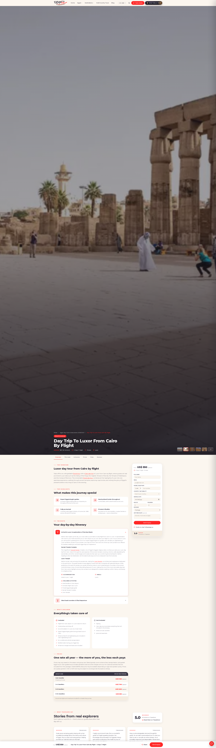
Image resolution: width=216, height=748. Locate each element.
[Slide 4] (198, 449)
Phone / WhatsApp (139, 485)
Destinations (89, 3)
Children (150, 502)
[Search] (129, 3)
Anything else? (140, 513)
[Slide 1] (180, 449)
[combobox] (147, 493)
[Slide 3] (192, 449)
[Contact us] (211, 743)
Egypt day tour (88, 478)
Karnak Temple (75, 550)
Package (136, 507)
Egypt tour (76, 473)
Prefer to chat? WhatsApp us (144, 527)
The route (67, 457)
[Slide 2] (186, 449)
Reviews (99, 457)
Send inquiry (147, 522)
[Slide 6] (210, 449)
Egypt (79, 3)
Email (135, 480)
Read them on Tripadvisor (151, 720)
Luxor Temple (98, 561)
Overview (58, 457)
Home (73, 3)
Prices (85, 457)
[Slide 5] (204, 449)
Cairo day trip (89, 473)
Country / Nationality (140, 491)
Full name (136, 474)
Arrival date (137, 496)
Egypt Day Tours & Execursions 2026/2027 (72, 432)
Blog (112, 3)
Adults (136, 502)
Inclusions (77, 457)
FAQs (92, 457)
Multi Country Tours (102, 3)
